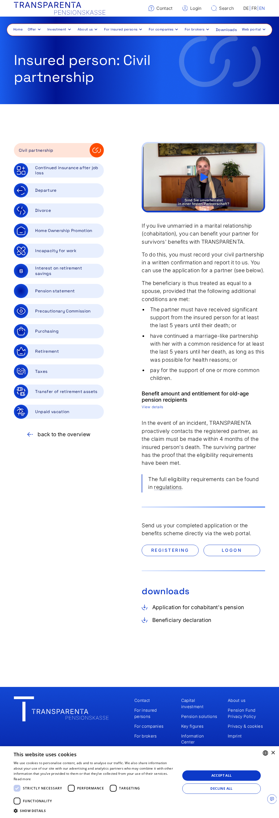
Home (18, 29)
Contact (142, 700)
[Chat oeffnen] (272, 799)
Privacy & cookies (245, 726)
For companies (161, 29)
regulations (168, 487)
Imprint (235, 736)
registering (170, 550)
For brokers (195, 29)
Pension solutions (199, 716)
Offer (32, 29)
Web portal (251, 29)
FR (254, 8)
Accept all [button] (221, 775)
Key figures (192, 726)
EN (262, 8)
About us (85, 29)
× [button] (273, 753)
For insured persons (121, 29)
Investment (56, 29)
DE (246, 8)
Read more (22, 779)
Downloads (226, 29)
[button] (33, 29)
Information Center (192, 739)
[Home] (59, 8)
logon (232, 550)
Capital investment (192, 703)
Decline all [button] (221, 788)
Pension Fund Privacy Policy (242, 713)
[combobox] (265, 753)
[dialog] (139, 782)
